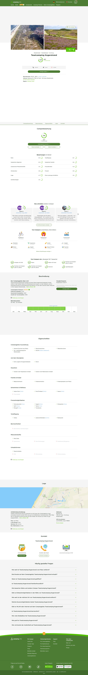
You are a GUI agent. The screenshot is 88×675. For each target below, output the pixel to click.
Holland (29, 81)
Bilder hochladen (52, 147)
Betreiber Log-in (44, 651)
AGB (57, 671)
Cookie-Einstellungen (51, 671)
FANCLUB (29, 641)
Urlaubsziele (29, 4)
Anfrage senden (43, 71)
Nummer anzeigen (44, 555)
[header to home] (16, 2)
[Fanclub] (22, 5)
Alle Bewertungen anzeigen (43, 224)
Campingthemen (31, 655)
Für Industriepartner (45, 646)
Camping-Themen (37, 4)
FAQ (54, 641)
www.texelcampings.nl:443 (66, 552)
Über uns (68, 642)
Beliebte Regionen (32, 653)
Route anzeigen (59, 522)
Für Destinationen (44, 643)
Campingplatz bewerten (43, 144)
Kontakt (55, 643)
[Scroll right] (78, 214)
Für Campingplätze (45, 641)
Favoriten (70, 2)
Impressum (35, 671)
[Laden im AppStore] (59, 666)
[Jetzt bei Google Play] (67, 666)
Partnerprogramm (44, 648)
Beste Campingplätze (49, 4)
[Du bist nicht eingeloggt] (75, 2)
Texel (33, 81)
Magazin (58, 4)
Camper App (30, 643)
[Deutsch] (53, 1)
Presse (67, 647)
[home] (16, 638)
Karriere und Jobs (70, 645)
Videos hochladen (35, 147)
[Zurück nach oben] (44, 633)
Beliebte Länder (31, 651)
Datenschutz (42, 671)
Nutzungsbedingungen (27, 671)
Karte (16, 4)
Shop (28, 648)
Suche (12, 4)
